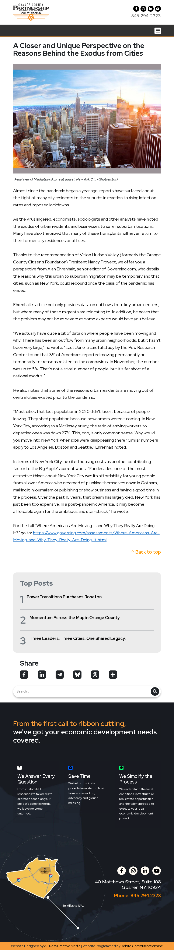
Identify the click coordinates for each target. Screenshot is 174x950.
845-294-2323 (146, 15)
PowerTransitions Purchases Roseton (64, 597)
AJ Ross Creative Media (62, 946)
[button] (143, 9)
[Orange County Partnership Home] (31, 12)
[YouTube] (158, 9)
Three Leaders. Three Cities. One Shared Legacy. (77, 638)
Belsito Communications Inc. (142, 946)
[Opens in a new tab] (24, 674)
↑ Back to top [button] (146, 552)
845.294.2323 (145, 896)
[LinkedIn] (151, 9)
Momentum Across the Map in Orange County (74, 617)
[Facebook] (136, 9)
